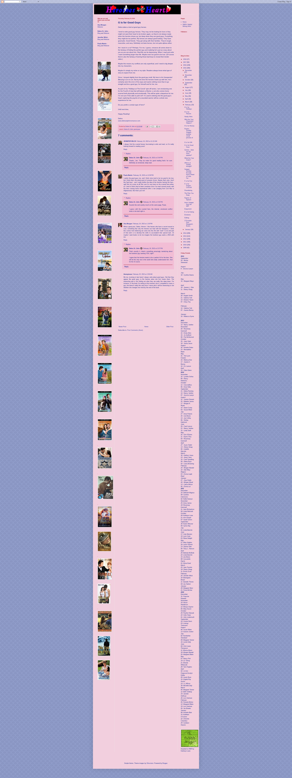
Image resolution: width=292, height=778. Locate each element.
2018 (185, 59)
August (187, 87)
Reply (125, 149)
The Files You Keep (189, 194)
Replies (128, 154)
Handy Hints (188, 116)
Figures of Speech (187, 199)
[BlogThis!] (153, 126)
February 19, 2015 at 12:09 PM (143, 175)
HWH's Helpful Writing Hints (187, 25)
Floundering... (188, 190)
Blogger (164, 763)
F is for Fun (188, 181)
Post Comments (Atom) (135, 330)
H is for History (189, 126)
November (188, 75)
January (188, 229)
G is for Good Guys (188, 146)
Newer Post (122, 326)
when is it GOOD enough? (188, 164)
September (188, 83)
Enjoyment (188, 209)
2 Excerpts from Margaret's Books (188, 223)
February (188, 105)
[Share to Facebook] (157, 126)
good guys (137, 129)
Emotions (187, 215)
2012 (185, 239)
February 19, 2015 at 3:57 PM (153, 248)
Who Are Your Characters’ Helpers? (189, 121)
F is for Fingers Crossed (188, 185)
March (187, 102)
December (188, 70)
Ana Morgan (128, 224)
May (186, 96)
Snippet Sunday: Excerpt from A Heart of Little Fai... (189, 173)
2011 (185, 242)
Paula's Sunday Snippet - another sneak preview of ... (188, 134)
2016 (185, 65)
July (186, 90)
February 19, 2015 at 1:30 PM (142, 224)
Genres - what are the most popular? (189, 152)
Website (100, 27)
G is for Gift (188, 142)
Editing (186, 218)
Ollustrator (150, 763)
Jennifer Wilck (103, 37)
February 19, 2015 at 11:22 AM (147, 141)
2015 (185, 68)
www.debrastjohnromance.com (129, 121)
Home (146, 326)
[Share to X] (155, 126)
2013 (185, 236)
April (186, 99)
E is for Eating (189, 212)
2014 (185, 233)
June (187, 93)
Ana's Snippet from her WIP (189, 204)
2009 (185, 247)
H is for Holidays (188, 108)
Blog (99, 33)
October (188, 80)
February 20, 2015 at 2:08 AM (142, 274)
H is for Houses (187, 113)
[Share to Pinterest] (159, 126)
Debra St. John (128, 129)
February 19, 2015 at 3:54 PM (153, 157)
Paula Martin (128, 175)
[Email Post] (146, 126)
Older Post (169, 326)
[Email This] (151, 126)
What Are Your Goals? (189, 159)
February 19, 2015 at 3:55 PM (153, 202)
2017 (185, 62)
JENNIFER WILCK (130, 141)
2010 (185, 245)
